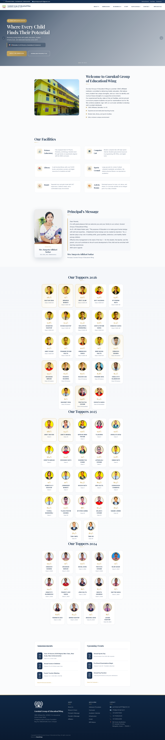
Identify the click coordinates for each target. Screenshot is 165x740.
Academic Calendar (94, 713)
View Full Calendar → (93, 682)
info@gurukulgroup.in (118, 710)
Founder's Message (73, 716)
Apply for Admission (17, 53)
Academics (117, 6)
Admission (106, 6)
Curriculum (92, 710)
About (96, 6)
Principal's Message (73, 713)
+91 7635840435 (117, 716)
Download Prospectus (39, 53)
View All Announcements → (44, 682)
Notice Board (145, 1)
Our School (135, 6)
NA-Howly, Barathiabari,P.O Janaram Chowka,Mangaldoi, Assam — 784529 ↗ (121, 724)
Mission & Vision (72, 710)
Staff (126, 6)
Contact (146, 6)
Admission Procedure (95, 707)
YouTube (152, 1)
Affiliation (70, 719)
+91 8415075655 (117, 713)
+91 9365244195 (117, 719)
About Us (70, 707)
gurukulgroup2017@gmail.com (121, 707)
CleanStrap (39, 737)
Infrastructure (92, 716)
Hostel (91, 719)
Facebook (159, 1)
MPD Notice (158, 6)
